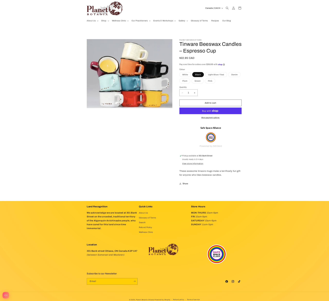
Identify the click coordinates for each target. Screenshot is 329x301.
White (186, 75)
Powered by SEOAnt (211, 146)
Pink (211, 82)
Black (198, 75)
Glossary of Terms (147, 218)
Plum (186, 82)
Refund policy (178, 299)
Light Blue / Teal (217, 75)
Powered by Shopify (162, 299)
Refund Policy (145, 227)
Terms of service (193, 299)
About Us (143, 213)
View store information (192, 163)
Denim (236, 75)
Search (142, 222)
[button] (92, 21)
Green (199, 82)
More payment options (210, 118)
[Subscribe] (134, 281)
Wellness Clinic (146, 232)
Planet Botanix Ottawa (145, 299)
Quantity (183, 87)
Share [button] (185, 184)
